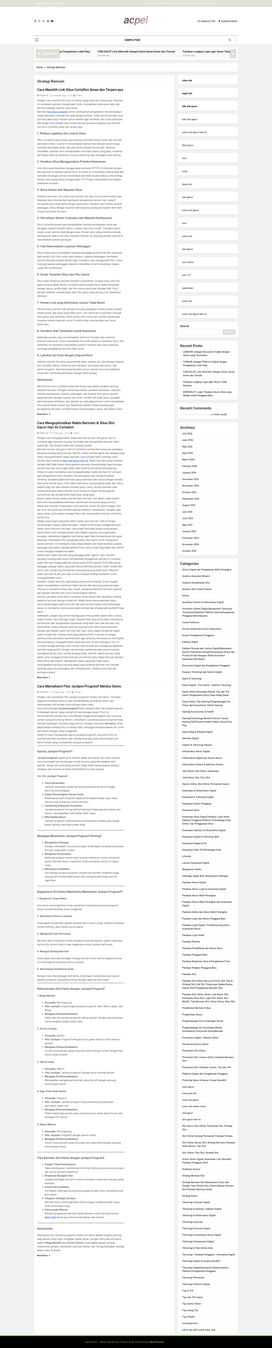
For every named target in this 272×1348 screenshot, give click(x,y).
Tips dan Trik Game (192, 1297)
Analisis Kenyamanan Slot (196, 582)
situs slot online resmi (194, 1106)
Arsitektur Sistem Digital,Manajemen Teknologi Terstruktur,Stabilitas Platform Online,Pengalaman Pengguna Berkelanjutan (208, 612)
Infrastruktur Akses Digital (196, 751)
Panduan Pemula (191, 941)
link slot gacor (189, 119)
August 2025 (188, 505)
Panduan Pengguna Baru (194, 954)
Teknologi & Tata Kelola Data (197, 1248)
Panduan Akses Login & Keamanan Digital (204, 889)
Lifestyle (186, 856)
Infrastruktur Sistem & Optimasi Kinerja (202, 764)
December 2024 (190, 538)
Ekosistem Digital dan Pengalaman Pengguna (206, 665)
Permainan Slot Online (194, 1050)
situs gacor (188, 1086)
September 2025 (190, 498)
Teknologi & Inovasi (192, 1222)
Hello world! (220, 414)
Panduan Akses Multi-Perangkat (199, 895)
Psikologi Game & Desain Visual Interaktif (204, 1080)
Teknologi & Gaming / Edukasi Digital (201, 1209)
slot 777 (186, 275)
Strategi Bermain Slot (193, 1175)
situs (184, 171)
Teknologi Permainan (193, 1277)
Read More (42, 414)
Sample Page (132, 40)
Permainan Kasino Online (195, 1044)
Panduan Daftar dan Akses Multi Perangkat (204, 912)
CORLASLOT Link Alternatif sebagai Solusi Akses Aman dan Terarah (93, 51)
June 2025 (187, 518)
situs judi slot (189, 1093)
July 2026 (187, 433)
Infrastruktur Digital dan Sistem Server (202, 758)
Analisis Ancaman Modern (196, 576)
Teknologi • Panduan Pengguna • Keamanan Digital (208, 1254)
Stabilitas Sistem (191, 1169)
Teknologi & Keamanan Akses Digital (201, 1235)
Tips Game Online (191, 1303)
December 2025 (190, 479)
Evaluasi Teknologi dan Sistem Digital (202, 672)
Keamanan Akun (190, 810)
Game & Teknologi (191, 678)
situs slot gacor (190, 210)
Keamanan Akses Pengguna (196, 803)
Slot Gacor (187, 145)
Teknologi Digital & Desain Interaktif (201, 1261)
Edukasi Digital (190, 642)
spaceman (187, 288)
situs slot (187, 236)
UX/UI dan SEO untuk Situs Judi (198, 1329)
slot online (187, 262)
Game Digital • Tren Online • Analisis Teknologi (206, 685)
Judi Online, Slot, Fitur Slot (196, 777)
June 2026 (187, 440)
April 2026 (187, 453)
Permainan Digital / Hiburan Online (200, 1037)
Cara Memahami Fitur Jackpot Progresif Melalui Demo (79, 686)
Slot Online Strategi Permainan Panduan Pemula (207, 1136)
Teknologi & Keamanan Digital (198, 1241)
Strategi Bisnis (190, 1195)
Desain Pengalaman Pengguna (198, 635)
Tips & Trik (187, 1290)
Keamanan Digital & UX (194, 843)
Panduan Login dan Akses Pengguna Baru (204, 918)
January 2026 (189, 472)
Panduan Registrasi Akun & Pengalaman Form (206, 961)
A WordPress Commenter (196, 414)
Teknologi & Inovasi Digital (196, 1228)
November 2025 (190, 485)
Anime (185, 595)
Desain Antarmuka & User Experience (201, 628)
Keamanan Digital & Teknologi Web (200, 836)
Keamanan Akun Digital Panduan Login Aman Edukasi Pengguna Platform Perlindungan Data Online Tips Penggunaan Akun (206, 820)
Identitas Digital (190, 738)
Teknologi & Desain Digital (196, 1202)
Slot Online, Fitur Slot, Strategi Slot (200, 1152)
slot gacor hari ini (191, 1119)
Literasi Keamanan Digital (195, 862)
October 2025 (189, 492)
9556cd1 (44, 95)
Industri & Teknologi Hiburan (197, 745)
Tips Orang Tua (190, 1310)
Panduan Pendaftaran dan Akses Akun (202, 948)
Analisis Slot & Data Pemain (197, 589)
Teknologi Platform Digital (196, 1284)
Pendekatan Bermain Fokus (196, 1008)
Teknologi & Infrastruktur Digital (199, 1215)
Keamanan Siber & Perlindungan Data (201, 849)
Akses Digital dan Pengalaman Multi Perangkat (206, 569)
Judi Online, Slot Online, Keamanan (200, 771)
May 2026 (187, 446)
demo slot (50, 1217)
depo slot (187, 184)
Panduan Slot (189, 974)
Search (184, 326)
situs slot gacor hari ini (194, 132)
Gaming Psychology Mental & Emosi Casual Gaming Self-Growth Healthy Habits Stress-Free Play (207, 722)
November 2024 (190, 544)
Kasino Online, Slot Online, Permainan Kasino (206, 784)
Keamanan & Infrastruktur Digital (199, 790)
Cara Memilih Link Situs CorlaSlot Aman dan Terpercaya (80, 90)
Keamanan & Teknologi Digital (198, 797)
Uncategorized (189, 1323)
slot (184, 158)
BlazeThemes (157, 1342)
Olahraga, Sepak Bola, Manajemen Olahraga (205, 876)
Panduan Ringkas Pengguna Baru (199, 967)
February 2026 (189, 466)
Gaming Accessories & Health (198, 711)
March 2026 (188, 459)
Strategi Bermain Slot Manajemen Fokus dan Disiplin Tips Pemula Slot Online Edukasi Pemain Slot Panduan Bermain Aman (207, 1186)
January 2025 (189, 531)
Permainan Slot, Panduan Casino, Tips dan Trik (206, 1067)
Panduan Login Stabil (193, 935)
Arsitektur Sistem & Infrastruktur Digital (203, 602)
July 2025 (187, 511)
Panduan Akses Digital (194, 882)
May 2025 (187, 525)
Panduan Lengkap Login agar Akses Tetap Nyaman (190, 3)
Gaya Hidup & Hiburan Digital (197, 731)
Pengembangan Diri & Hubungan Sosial (202, 1021)
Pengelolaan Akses (192, 1014)
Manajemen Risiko (192, 869)
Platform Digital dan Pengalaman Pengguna (205, 1073)
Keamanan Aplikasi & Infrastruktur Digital (203, 830)
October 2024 (189, 551)
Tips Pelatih (188, 1316)
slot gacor (187, 197)
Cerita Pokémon (190, 622)
